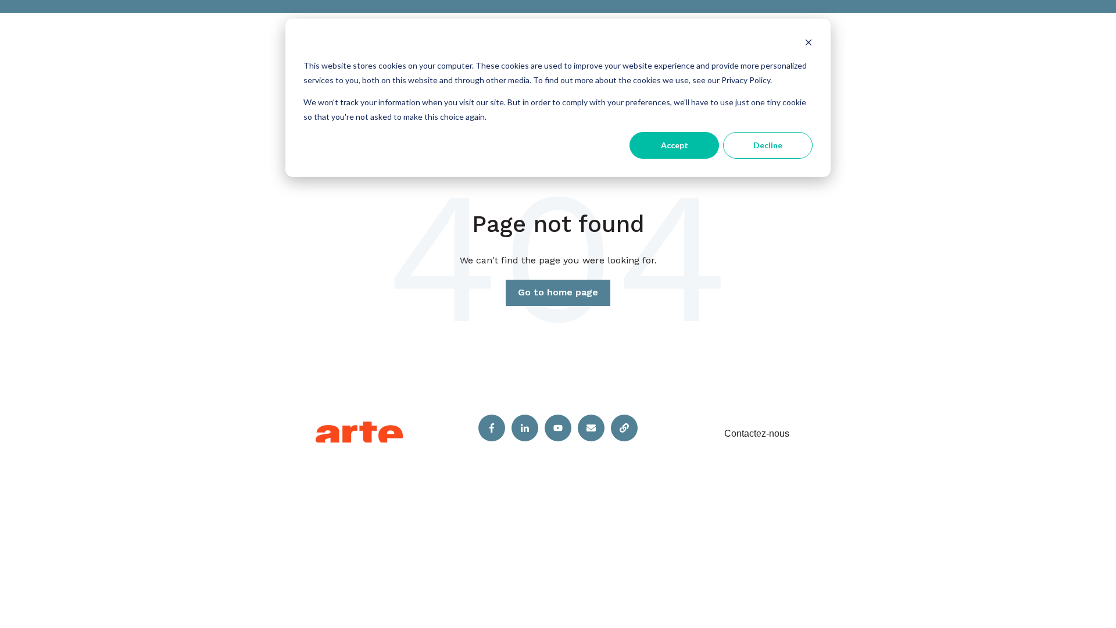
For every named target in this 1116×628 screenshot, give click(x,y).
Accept (674, 145)
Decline (767, 145)
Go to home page (558, 292)
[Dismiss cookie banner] (808, 44)
